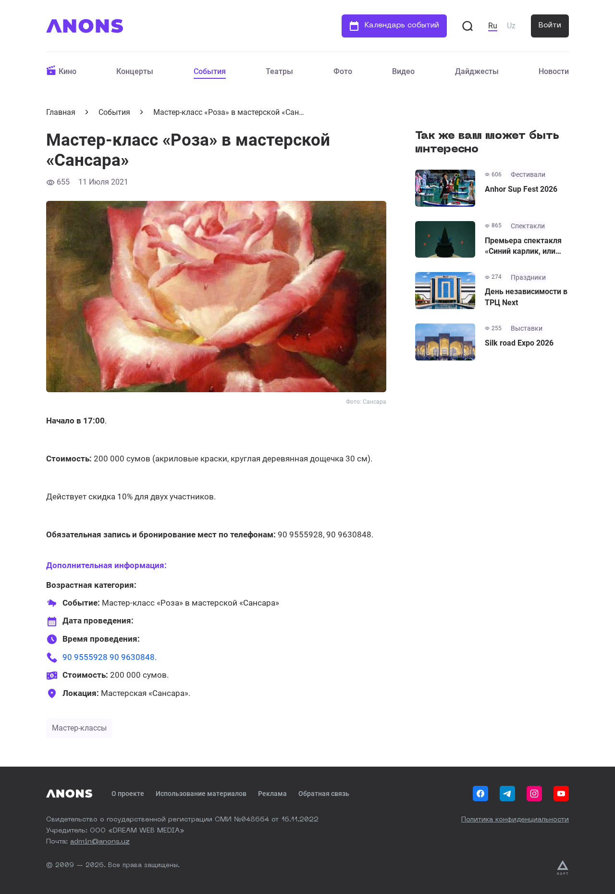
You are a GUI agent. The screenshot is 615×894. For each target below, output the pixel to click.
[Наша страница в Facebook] (480, 793)
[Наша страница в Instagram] (534, 793)
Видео (403, 71)
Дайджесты (477, 71)
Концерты (134, 71)
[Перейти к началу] (84, 26)
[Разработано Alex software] (562, 867)
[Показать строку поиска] (467, 26)
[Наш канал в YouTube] (561, 793)
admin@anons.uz (100, 841)
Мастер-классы (79, 728)
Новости (554, 71)
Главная (60, 112)
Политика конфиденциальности (515, 819)
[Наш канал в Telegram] (507, 793)
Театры (279, 71)
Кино (67, 71)
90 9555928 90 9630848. (109, 657)
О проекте (127, 793)
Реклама (272, 793)
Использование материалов (201, 793)
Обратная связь (323, 793)
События (210, 71)
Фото (342, 71)
